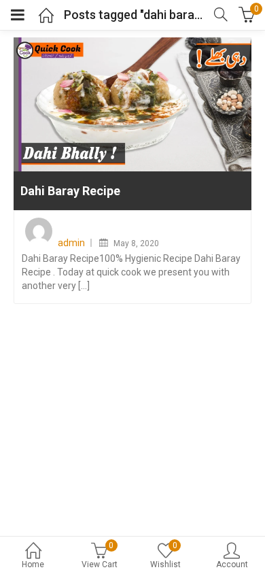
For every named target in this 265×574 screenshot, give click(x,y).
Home (33, 564)
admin (71, 242)
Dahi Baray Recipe (70, 191)
